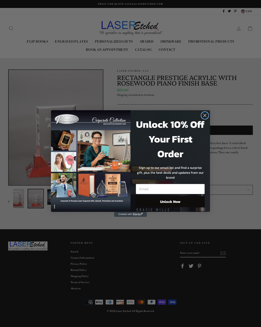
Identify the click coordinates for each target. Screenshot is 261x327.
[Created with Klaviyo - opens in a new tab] (130, 214)
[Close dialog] (204, 115)
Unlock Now (170, 201)
